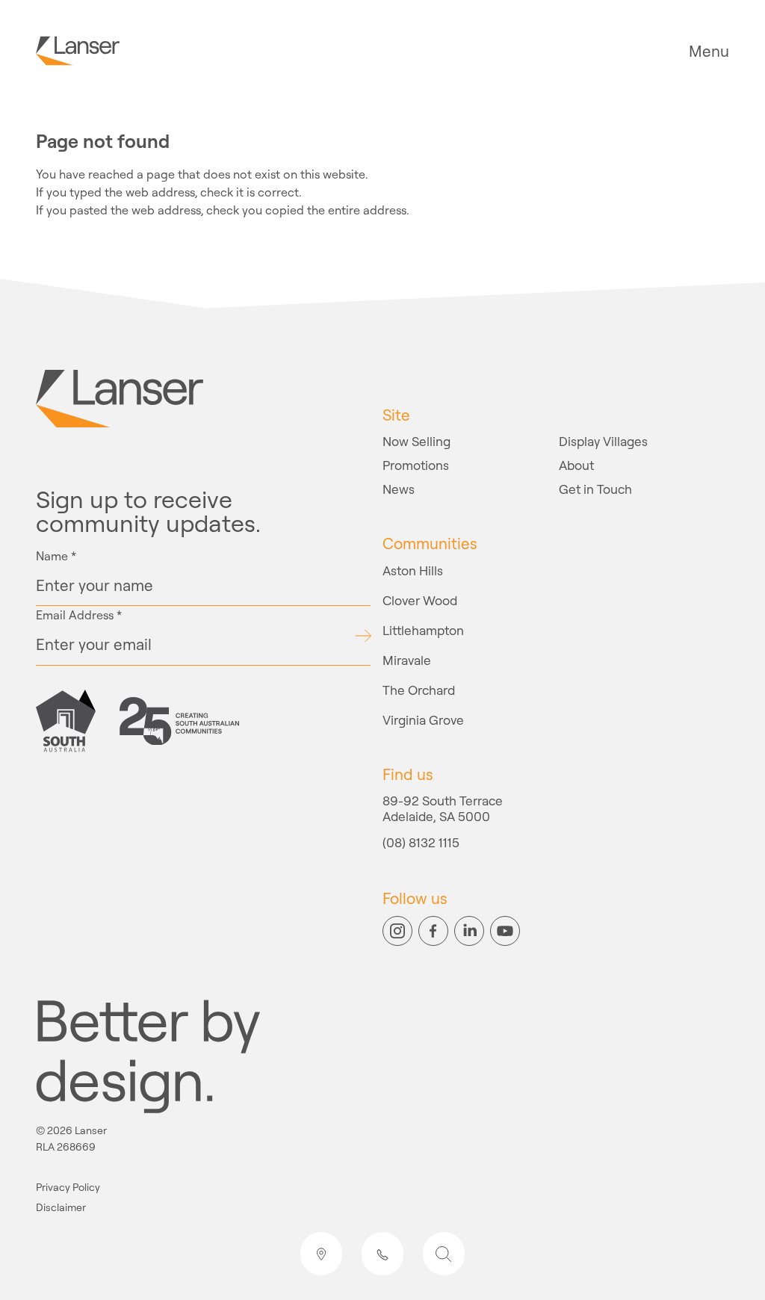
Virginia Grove (423, 720)
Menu (709, 51)
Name (56, 555)
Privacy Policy (68, 1187)
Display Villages (603, 441)
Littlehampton (423, 630)
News (398, 489)
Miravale (406, 660)
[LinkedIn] (469, 931)
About (576, 465)
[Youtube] (505, 931)
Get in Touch (595, 489)
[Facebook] (433, 931)
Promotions (415, 465)
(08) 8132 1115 (420, 843)
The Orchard (418, 690)
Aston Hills (412, 570)
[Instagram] (397, 931)
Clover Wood (419, 600)
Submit (362, 635)
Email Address (79, 614)
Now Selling (416, 441)
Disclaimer (61, 1207)
